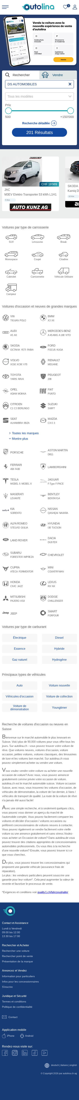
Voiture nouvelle (59, 685)
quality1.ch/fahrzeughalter (52, 892)
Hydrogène (59, 659)
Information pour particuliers (18, 976)
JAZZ (20, 586)
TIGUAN (14, 320)
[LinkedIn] (25, 1053)
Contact (12, 1017)
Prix (8, 105)
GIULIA (24, 527)
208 (49, 379)
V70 (25, 364)
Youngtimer (59, 707)
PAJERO (14, 601)
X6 (52, 320)
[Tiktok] (34, 1053)
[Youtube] (15, 1053)
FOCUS (52, 350)
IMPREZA (29, 557)
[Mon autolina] (74, 7)
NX (53, 586)
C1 (11, 408)
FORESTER (16, 557)
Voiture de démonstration (19, 707)
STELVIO (15, 527)
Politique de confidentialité (17, 1006)
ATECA (14, 571)
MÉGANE (53, 364)
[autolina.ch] (38, 7)
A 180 (61, 335)
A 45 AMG (53, 335)
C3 (15, 408)
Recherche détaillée (36, 123)
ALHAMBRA (16, 423)
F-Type (51, 484)
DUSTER (52, 542)
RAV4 (21, 379)
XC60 (13, 364)
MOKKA (22, 393)
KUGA (60, 350)
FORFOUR (53, 615)
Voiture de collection (59, 696)
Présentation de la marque (17, 961)
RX (49, 586)
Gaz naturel (19, 659)
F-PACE (59, 484)
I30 (49, 527)
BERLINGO (23, 408)
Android (29, 1035)
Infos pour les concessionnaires (20, 981)
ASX (22, 601)
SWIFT (51, 408)
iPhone (10, 1035)
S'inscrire (7, 986)
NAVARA (63, 513)
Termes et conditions (14, 1001)
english (73, 1065)
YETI (23, 350)
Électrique (19, 637)
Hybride (59, 648)
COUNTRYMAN (56, 571)
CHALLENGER (55, 601)
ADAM (13, 393)
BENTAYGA (54, 498)
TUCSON (56, 527)
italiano (64, 1065)
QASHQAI (53, 513)
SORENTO (15, 513)
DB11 (50, 454)
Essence (19, 648)
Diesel (59, 637)
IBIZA (27, 423)
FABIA (30, 350)
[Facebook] (5, 1053)
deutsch (55, 1065)
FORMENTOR (26, 571)
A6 (15, 335)
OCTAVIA (15, 350)
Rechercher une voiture (15, 950)
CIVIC (13, 586)
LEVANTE (15, 498)
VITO (68, 335)
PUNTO (52, 393)
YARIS (13, 379)
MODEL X (26, 484)
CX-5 (50, 423)
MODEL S (15, 484)
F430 (17, 469)
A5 (11, 335)
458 (12, 469)
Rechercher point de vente (17, 956)
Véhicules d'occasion (19, 696)
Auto (20, 685)
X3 (49, 320)
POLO (23, 320)
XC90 (19, 364)
